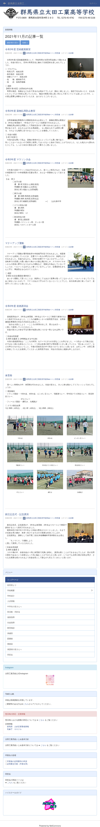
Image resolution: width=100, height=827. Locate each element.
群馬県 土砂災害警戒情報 (18, 726)
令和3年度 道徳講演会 (16, 305)
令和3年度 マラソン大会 (18, 159)
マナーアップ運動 (14, 243)
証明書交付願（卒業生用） (18, 763)
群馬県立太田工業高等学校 (19, 3)
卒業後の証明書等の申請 (17, 761)
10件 (24, 42)
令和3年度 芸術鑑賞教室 (18, 49)
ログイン (93, 3)
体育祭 (8, 375)
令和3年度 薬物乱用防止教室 (20, 110)
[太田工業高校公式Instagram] (50, 680)
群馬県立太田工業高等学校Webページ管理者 (43, 53)
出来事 (71, 53)
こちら (26, 704)
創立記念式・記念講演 (17, 514)
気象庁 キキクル (14, 729)
